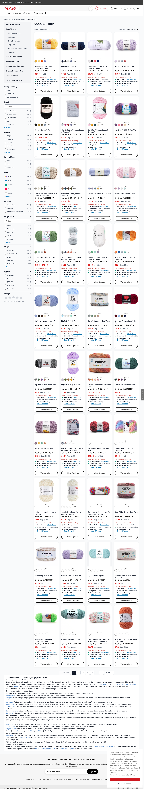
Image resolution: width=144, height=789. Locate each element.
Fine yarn (9, 697)
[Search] (91, 8)
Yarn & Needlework (18, 19)
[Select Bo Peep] (92, 507)
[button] (125, 783)
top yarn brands (102, 684)
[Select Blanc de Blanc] (98, 125)
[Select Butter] (36, 61)
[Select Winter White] (36, 507)
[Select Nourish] (119, 507)
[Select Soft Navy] (125, 316)
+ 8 (47, 443)
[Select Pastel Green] (39, 252)
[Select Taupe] (62, 188)
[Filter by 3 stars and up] (13, 297)
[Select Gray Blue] (45, 125)
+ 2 (101, 507)
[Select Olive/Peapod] (65, 379)
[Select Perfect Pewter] (68, 507)
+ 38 (128, 443)
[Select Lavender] (98, 252)
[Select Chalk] (122, 443)
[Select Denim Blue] (71, 61)
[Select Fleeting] (125, 507)
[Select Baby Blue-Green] (125, 188)
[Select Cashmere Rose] (125, 634)
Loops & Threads (12, 76)
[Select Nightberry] (42, 570)
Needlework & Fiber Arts (15, 66)
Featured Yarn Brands (14, 57)
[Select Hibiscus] (98, 379)
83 (101, 673)
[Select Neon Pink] (39, 634)
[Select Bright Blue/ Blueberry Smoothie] (62, 316)
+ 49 (74, 188)
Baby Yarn (11, 45)
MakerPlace (19, 2)
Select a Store (51, 79)
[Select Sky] (122, 61)
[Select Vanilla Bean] (68, 316)
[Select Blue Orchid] (89, 316)
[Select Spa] (89, 570)
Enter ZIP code (42, 85)
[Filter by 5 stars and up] (21, 297)
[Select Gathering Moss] (42, 125)
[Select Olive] (36, 252)
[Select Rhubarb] (45, 507)
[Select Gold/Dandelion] (71, 379)
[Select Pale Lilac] (89, 125)
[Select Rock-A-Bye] (95, 507)
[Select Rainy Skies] (95, 443)
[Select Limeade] (36, 634)
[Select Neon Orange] (45, 634)
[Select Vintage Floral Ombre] (65, 443)
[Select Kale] (42, 188)
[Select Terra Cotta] (125, 61)
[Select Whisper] (122, 507)
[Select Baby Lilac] (119, 188)
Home (6, 19)
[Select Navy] (71, 570)
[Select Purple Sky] (36, 443)
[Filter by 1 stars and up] (6, 297)
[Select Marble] (98, 634)
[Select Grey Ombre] (36, 379)
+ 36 (74, 61)
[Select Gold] (98, 188)
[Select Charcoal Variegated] (98, 570)
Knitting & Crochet (12, 61)
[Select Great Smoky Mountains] (125, 379)
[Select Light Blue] (119, 316)
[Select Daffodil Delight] (71, 507)
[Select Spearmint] (42, 443)
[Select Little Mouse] (68, 570)
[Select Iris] (71, 125)
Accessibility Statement (41, 788)
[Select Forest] (71, 188)
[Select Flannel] (65, 570)
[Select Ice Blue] (122, 252)
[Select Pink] (119, 125)
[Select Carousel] (89, 634)
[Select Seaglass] (125, 252)
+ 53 (128, 61)
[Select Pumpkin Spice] (45, 252)
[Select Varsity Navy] (62, 61)
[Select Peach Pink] (68, 252)
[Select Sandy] (36, 570)
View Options (46, 91)
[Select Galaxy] (92, 634)
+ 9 (128, 316)
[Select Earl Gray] (119, 61)
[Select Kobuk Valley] (122, 379)
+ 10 (74, 570)
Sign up (92, 772)
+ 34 (47, 188)
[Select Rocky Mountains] (116, 379)
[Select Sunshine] (39, 443)
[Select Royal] (98, 61)
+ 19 (128, 125)
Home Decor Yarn (14, 41)
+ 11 (47, 316)
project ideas (50, 749)
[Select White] (68, 61)
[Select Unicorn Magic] (42, 379)
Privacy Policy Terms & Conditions (122, 775)
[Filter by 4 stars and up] (17, 297)
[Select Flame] (119, 443)
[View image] (44, 58)
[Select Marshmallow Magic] (62, 507)
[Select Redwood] (119, 379)
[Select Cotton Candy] (116, 443)
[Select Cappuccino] (42, 507)
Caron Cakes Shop (14, 33)
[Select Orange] (42, 61)
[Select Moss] (39, 125)
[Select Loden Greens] (92, 443)
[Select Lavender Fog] (119, 634)
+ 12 (101, 634)
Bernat (16, 686)
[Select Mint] (95, 252)
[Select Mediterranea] (95, 125)
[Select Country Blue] (65, 252)
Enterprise (29, 2)
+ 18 (101, 252)
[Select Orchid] (92, 188)
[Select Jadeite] (39, 507)
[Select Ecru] (125, 125)
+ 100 (48, 125)
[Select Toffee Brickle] (45, 570)
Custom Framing (8, 2)
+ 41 (47, 61)
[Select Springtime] (95, 379)
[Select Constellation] (95, 634)
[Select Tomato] (68, 125)
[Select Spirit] (95, 570)
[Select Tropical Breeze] (92, 379)
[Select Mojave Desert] (122, 634)
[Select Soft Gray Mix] (65, 634)
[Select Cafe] (122, 316)
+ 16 (47, 379)
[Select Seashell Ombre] (68, 443)
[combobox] (54, 8)
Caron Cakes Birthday (14, 80)
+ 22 (101, 570)
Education (37, 2)
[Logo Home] (10, 8)
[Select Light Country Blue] (95, 188)
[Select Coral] (95, 61)
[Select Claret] (68, 634)
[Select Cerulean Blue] (36, 316)
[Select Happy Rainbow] (45, 379)
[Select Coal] (36, 125)
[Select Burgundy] (116, 316)
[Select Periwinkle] (45, 61)
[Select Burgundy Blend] (89, 443)
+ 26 (101, 125)
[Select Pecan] (68, 188)
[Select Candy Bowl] (39, 379)
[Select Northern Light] (65, 188)
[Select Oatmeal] (36, 188)
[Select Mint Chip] (71, 316)
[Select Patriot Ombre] (62, 443)
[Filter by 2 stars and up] (9, 297)
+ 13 (47, 507)
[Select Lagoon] (125, 570)
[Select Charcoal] (45, 188)
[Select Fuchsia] (65, 125)
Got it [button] (124, 779)
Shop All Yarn (11, 29)
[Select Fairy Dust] (65, 507)
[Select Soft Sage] (62, 634)
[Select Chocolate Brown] (42, 316)
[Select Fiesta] (89, 507)
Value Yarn (11, 52)
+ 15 (74, 252)
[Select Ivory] (45, 316)
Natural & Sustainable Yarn (17, 48)
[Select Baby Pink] (116, 188)
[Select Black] (65, 61)
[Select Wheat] (39, 188)
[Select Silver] (62, 252)
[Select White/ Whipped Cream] (65, 316)
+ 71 (101, 61)
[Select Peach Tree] (98, 507)
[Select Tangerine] (116, 252)
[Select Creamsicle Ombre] (71, 443)
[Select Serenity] (92, 570)
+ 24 (74, 125)
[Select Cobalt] (119, 252)
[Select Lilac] (116, 61)
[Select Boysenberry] (39, 570)
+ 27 (101, 188)
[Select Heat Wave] (89, 379)
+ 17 (128, 188)
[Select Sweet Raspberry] (125, 443)
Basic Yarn (11, 37)
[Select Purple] (116, 125)
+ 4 (47, 570)
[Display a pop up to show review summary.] (54, 71)
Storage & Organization (14, 71)
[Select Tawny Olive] (92, 125)
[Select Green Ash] (92, 252)
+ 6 (128, 570)
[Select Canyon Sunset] (116, 634)
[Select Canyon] (45, 443)
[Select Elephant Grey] (42, 252)
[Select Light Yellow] (39, 61)
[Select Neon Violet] (42, 634)
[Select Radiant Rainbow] (95, 316)
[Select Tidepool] (92, 316)
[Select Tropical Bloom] (98, 316)
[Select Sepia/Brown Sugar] (68, 379)
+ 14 (74, 316)
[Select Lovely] (116, 507)
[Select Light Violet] (71, 634)
